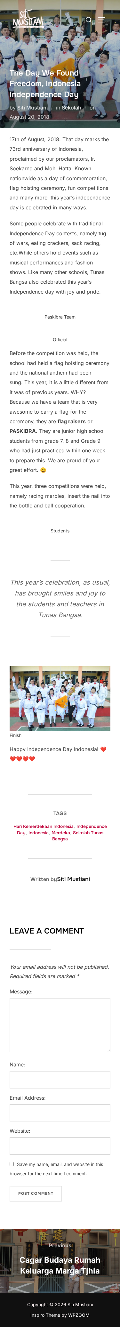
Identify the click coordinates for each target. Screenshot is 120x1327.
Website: (20, 1131)
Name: (17, 1064)
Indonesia (38, 833)
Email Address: (28, 1098)
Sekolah (71, 107)
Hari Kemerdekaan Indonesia (43, 826)
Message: (21, 991)
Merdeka (61, 833)
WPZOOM (79, 1315)
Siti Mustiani (32, 107)
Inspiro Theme (45, 1315)
